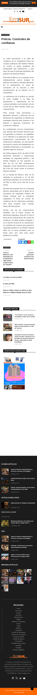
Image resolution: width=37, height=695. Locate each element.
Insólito (18, 619)
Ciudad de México (18, 639)
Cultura (18, 613)
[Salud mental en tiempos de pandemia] (5, 505)
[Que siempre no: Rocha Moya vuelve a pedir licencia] (28, 583)
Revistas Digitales (18, 650)
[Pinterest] (29, 242)
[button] (32, 3)
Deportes (18, 615)
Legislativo (18, 630)
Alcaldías (18, 645)
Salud (18, 626)
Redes (18, 624)
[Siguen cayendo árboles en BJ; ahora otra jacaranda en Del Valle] (5, 490)
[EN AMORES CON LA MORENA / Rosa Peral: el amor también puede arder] (28, 575)
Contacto (30, 8)
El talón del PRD (8, 284)
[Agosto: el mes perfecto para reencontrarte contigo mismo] (5, 557)
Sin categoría (5, 34)
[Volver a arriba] (32, 688)
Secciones (18, 611)
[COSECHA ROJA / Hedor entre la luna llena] (5, 481)
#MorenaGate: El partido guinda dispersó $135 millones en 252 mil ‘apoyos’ (24, 326)
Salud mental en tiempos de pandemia (23, 503)
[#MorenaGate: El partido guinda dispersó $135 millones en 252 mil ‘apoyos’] (8, 327)
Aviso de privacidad (19, 692)
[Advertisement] (16, 406)
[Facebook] (19, 242)
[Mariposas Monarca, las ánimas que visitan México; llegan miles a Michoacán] (5, 523)
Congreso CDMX (18, 637)
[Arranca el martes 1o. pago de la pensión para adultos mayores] (4, 591)
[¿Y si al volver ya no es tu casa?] (12, 583)
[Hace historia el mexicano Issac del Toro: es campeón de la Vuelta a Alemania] (20, 583)
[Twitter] (22, 242)
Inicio (18, 608)
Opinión (18, 628)
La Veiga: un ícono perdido (12, 277)
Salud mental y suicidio (8, 512)
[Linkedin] (26, 242)
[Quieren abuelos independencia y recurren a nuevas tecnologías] (5, 472)
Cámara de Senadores (18, 634)
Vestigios (18, 647)
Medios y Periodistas (18, 621)
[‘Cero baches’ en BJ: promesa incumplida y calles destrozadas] (8, 318)
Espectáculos (18, 617)
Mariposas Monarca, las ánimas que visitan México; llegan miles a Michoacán (22, 522)
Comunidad (18, 641)
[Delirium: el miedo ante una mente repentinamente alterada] (5, 548)
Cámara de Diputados (18, 632)
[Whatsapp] (32, 242)
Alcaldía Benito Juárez (18, 643)
